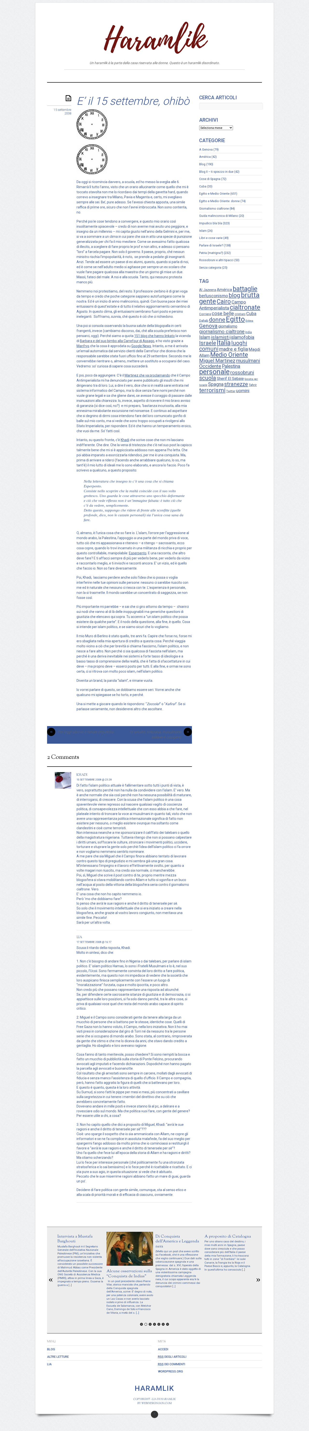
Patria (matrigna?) (211, 253)
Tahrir (253, 385)
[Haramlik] (154, 49)
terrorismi (212, 390)
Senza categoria (210, 267)
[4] (154, 1324)
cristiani (240, 314)
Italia (224, 343)
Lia (176, 75)
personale (214, 372)
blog (234, 295)
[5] (158, 1324)
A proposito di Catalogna (227, 1236)
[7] (167, 1324)
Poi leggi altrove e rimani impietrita (81, 732)
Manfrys (83, 346)
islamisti (220, 337)
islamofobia (242, 337)
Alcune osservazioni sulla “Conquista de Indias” (129, 1273)
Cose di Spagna (209, 179)
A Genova (206, 149)
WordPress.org (170, 1371)
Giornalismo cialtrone (214, 208)
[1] (141, 1324)
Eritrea (249, 320)
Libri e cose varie (211, 238)
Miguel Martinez (217, 361)
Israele (207, 343)
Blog (134, 75)
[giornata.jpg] (92, 173)
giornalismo (227, 326)
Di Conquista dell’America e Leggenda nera (177, 1241)
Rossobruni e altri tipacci (216, 260)
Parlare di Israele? (211, 245)
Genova (208, 326)
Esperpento (138, 553)
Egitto (235, 319)
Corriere (205, 314)
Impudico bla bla (210, 223)
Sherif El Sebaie (230, 378)
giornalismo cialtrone (222, 331)
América (205, 157)
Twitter (230, 391)
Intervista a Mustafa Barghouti (75, 1239)
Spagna (216, 384)
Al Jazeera (207, 290)
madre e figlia (233, 349)
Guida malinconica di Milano (218, 216)
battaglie (245, 289)
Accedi (163, 1349)
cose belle (223, 313)
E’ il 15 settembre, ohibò (133, 101)
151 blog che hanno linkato (154, 336)
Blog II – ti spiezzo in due (216, 171)
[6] (163, 1324)
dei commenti (171, 1364)
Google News (141, 346)
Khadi (125, 440)
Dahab (203, 320)
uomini (242, 390)
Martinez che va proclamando (147, 375)
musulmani (248, 361)
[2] (145, 1324)
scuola (207, 378)
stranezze (236, 384)
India (248, 332)
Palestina (231, 366)
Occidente (210, 366)
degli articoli (172, 1356)
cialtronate (245, 307)
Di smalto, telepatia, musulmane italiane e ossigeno (159, 735)
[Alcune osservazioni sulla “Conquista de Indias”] (129, 1264)
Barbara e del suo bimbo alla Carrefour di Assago (117, 341)
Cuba (202, 186)
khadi (82, 774)
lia (79, 937)
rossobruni (242, 372)
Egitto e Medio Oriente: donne (219, 201)
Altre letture (156, 75)
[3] (150, 1324)
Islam (203, 230)
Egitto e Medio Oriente (214, 193)
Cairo (224, 301)
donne (217, 319)
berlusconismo (213, 295)
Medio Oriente (229, 354)
